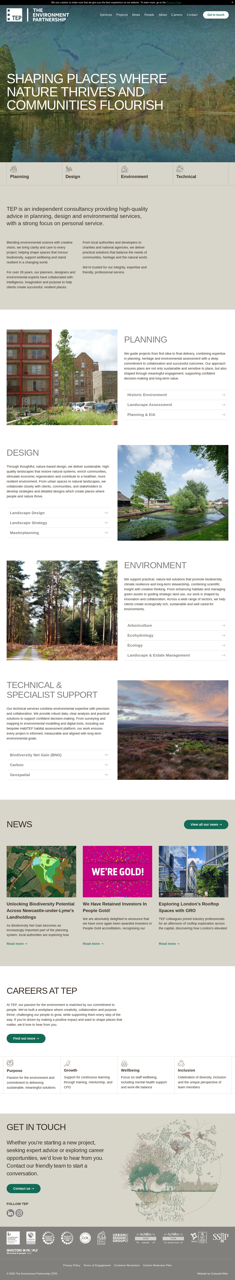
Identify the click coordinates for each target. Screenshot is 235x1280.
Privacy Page (174, 2)
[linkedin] (10, 1213)
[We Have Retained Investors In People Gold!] (117, 871)
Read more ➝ (17, 944)
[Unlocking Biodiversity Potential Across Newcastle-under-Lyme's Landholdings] (41, 871)
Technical (186, 176)
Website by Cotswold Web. (212, 1273)
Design (73, 176)
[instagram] (19, 1213)
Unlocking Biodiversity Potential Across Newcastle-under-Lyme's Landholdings (41, 910)
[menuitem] (106, 15)
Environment (134, 176)
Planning (19, 176)
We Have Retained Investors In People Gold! (115, 907)
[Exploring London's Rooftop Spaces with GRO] (193, 871)
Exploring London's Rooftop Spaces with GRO (189, 907)
